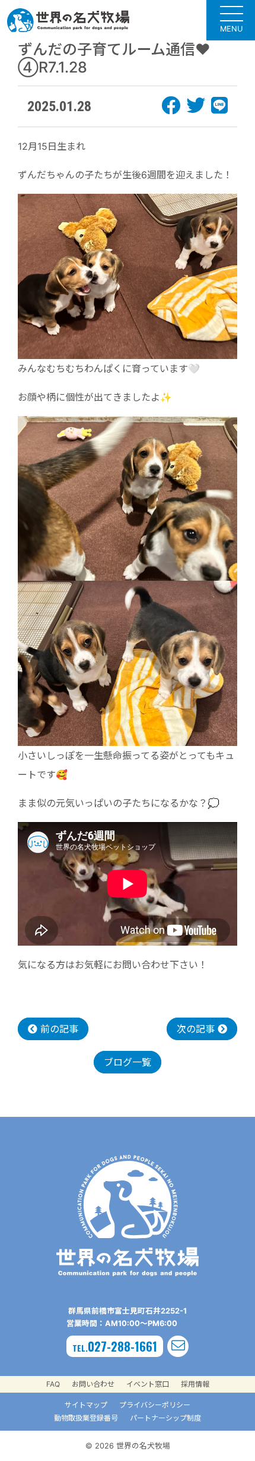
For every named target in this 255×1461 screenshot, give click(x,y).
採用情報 (195, 1384)
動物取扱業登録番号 (86, 1417)
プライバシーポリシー (154, 1404)
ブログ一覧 (127, 1062)
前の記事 (57, 1029)
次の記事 (197, 1029)
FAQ (53, 1384)
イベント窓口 (147, 1384)
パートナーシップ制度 (165, 1417)
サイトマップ (86, 1404)
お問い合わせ (93, 1384)
